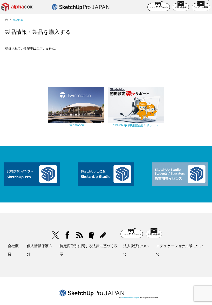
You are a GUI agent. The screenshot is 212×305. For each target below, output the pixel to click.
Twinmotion (76, 125)
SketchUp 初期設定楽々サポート (136, 125)
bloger (91, 235)
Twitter (55, 235)
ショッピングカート (158, 7)
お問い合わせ (181, 7)
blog (103, 235)
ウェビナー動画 (201, 7)
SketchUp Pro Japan (130, 297)
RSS (79, 235)
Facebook (67, 235)
